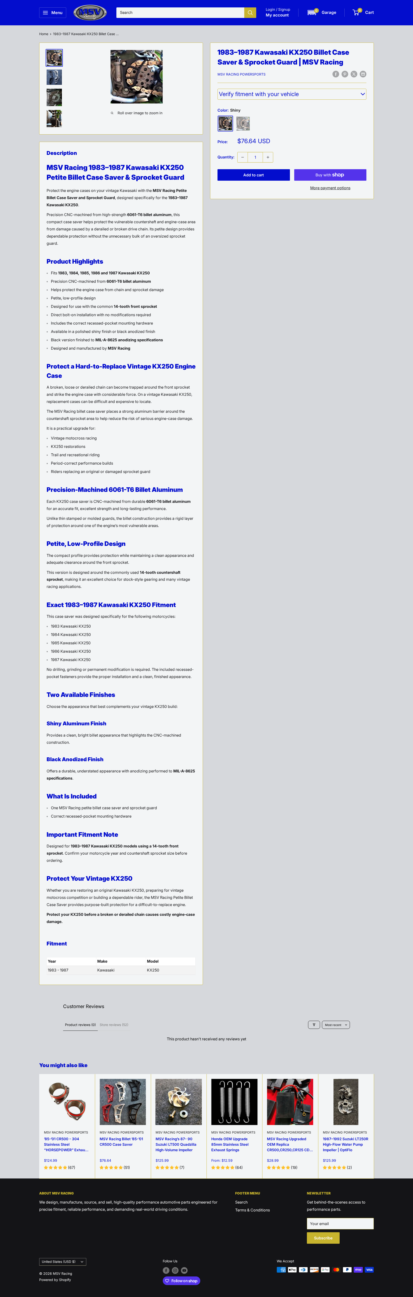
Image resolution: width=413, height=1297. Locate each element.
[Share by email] (363, 73)
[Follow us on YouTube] (184, 1270)
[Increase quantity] (268, 157)
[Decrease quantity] (243, 157)
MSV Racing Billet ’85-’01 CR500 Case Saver (121, 1142)
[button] (321, 12)
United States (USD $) (59, 1262)
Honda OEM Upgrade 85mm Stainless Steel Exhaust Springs (230, 1144)
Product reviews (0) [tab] (80, 1025)
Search (241, 1202)
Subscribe (323, 1238)
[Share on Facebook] (335, 73)
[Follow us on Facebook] (166, 1270)
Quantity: (225, 157)
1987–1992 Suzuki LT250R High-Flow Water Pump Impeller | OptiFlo (345, 1144)
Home (43, 34)
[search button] (250, 12)
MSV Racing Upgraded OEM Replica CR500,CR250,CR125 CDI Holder (288, 1145)
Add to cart (253, 175)
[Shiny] (225, 123)
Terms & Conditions (252, 1210)
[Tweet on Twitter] (354, 73)
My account (277, 15)
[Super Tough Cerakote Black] (243, 123)
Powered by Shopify (55, 1280)
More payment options (330, 187)
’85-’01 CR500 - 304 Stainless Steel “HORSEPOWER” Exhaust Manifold (66, 1145)
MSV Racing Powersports (241, 74)
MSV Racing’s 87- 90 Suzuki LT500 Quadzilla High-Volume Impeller (176, 1144)
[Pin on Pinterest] (345, 73)
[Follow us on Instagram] (175, 1270)
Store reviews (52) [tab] (114, 1025)
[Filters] (314, 1025)
